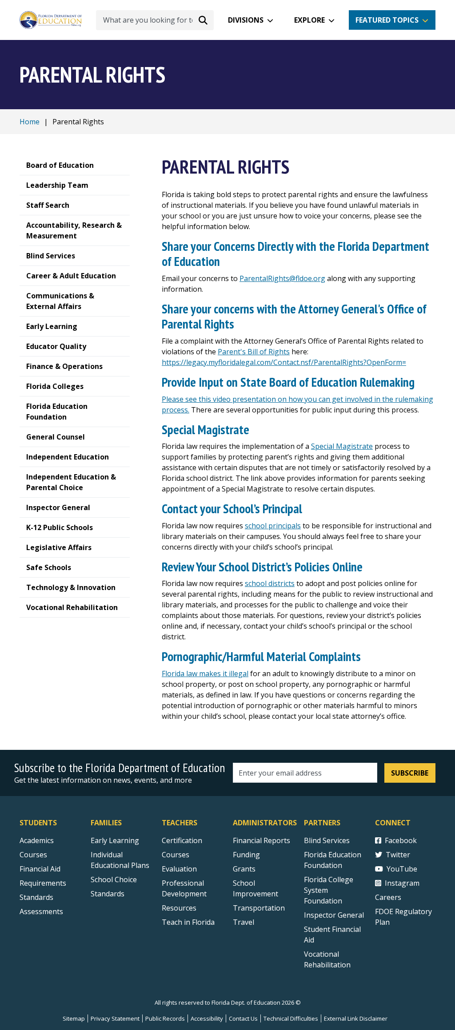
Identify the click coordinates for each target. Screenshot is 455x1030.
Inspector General (334, 915)
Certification (182, 840)
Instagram (402, 883)
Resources (179, 908)
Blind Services (327, 840)
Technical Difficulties (290, 1018)
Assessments (41, 911)
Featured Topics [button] (387, 20)
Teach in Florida (188, 922)
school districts (270, 583)
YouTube (402, 869)
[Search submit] (203, 20)
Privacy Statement (115, 1018)
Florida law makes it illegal (205, 673)
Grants (244, 869)
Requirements (43, 883)
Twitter (398, 855)
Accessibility (207, 1018)
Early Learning (115, 840)
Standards (36, 897)
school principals (273, 526)
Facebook (401, 840)
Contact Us (243, 1018)
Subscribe (409, 773)
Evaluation (179, 869)
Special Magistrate (342, 446)
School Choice (114, 879)
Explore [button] (309, 20)
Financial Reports (261, 840)
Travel (243, 922)
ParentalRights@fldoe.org (282, 278)
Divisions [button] (245, 20)
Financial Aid (40, 869)
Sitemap (74, 1018)
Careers (388, 897)
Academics (37, 840)
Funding (246, 855)
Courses (33, 855)
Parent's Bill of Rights (254, 352)
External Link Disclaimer (355, 1018)
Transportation (259, 908)
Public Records (165, 1018)
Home (30, 122)
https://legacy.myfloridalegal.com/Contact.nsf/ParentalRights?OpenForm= (284, 362)
